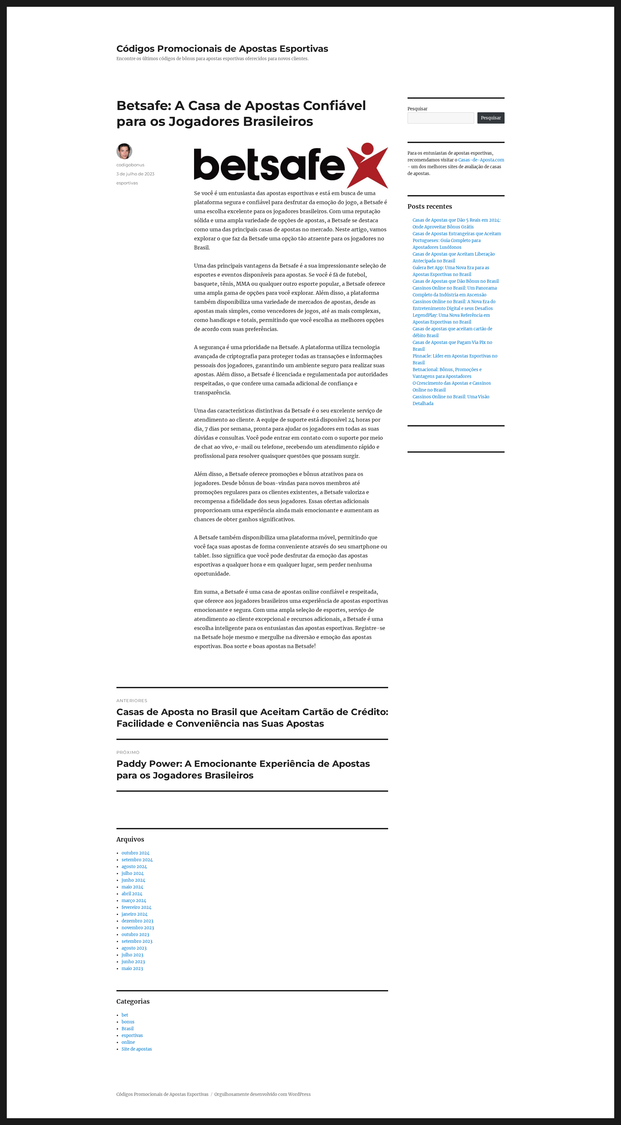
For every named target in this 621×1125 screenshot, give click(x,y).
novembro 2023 (138, 928)
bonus (128, 1022)
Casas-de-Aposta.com (481, 160)
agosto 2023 (134, 948)
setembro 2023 (137, 941)
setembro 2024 (137, 860)
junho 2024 (133, 880)
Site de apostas (137, 1049)
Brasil (128, 1028)
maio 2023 (132, 968)
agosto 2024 (134, 866)
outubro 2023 (135, 934)
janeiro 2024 (134, 914)
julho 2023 (132, 955)
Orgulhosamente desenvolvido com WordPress (262, 1094)
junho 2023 (133, 962)
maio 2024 (132, 887)
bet (125, 1015)
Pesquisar (418, 109)
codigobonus (130, 164)
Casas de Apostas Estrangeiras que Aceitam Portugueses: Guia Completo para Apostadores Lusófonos (457, 240)
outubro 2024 (135, 853)
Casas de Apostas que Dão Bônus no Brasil (456, 281)
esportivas (127, 182)
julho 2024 (133, 873)
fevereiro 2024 (136, 907)
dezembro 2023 (137, 921)
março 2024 (134, 900)
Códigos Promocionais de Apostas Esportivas (222, 48)
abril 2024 (132, 894)
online (128, 1042)
